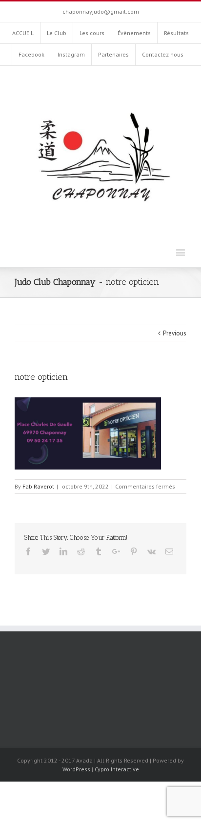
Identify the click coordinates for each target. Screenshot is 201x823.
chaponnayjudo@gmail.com (100, 11)
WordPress (76, 769)
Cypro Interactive (117, 769)
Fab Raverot (38, 486)
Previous (174, 333)
